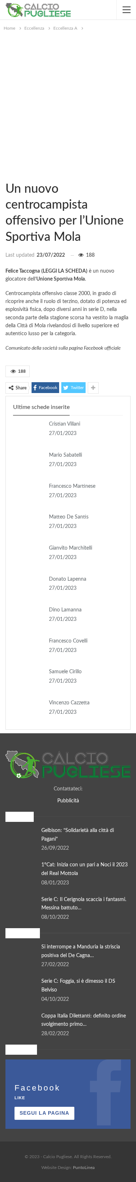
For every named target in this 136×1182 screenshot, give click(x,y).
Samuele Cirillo (65, 671)
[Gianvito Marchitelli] (28, 555)
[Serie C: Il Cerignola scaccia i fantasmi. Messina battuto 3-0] (21, 907)
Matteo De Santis (68, 517)
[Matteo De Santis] (28, 524)
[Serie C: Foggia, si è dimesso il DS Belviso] (21, 988)
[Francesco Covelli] (28, 648)
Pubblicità (68, 800)
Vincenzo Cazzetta (69, 702)
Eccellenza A (8, 174)
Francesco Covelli (68, 641)
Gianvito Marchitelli (70, 548)
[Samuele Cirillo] (28, 679)
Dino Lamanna (65, 610)
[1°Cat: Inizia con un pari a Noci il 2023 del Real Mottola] (21, 872)
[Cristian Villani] (28, 431)
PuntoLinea (84, 1167)
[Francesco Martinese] (28, 493)
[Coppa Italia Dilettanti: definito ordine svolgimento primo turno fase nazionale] (21, 1023)
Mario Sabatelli (65, 455)
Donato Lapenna (67, 579)
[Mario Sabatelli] (28, 462)
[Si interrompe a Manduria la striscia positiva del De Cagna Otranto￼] (21, 954)
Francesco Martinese (72, 486)
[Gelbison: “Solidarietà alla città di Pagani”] (21, 838)
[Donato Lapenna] (28, 586)
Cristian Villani (64, 424)
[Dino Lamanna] (28, 617)
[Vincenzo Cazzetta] (28, 710)
